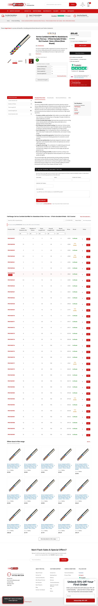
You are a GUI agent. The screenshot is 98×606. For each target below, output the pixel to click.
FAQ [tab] (69, 97)
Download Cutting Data (43, 79)
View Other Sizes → (80, 53)
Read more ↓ (39, 53)
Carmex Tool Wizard (40, 589)
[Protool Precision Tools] (15, 4)
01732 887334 (76, 83)
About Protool (39, 572)
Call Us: (28, 3)
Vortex (12, 470)
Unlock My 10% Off (80, 600)
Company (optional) (41, 183)
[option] (9, 61)
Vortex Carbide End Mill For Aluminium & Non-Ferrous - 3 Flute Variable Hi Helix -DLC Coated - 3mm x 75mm (31, 526)
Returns (52, 580)
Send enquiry (42, 200)
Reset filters (78, 220)
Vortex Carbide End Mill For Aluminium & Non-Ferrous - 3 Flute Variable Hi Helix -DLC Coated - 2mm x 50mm (48, 466)
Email (55, 177)
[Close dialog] (94, 581)
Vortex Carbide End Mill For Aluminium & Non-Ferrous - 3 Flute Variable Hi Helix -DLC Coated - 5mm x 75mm (65, 526)
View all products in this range (48, 538)
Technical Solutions (54, 582)
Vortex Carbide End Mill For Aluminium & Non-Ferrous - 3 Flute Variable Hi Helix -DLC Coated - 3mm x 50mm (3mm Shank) (82, 467)
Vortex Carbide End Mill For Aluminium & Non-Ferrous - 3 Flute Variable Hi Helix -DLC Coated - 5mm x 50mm (82, 497)
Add (88, 239)
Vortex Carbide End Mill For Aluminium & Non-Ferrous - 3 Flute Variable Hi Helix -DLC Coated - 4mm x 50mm (48, 497)
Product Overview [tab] (40, 97)
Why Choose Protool (40, 580)
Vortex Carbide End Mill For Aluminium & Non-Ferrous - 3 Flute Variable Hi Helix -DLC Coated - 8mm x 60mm (14, 526)
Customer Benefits (40, 577)
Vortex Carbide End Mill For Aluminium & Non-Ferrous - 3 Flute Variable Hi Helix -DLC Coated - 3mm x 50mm (14, 497)
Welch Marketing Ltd (26, 601)
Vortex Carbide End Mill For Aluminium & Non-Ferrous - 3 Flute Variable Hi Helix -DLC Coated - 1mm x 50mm (14, 466)
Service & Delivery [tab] (61, 97)
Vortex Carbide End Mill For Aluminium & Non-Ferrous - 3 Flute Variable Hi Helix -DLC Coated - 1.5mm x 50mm (31, 466)
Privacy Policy (67, 575)
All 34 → (89, 441)
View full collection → (85, 216)
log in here (8, 28)
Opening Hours (53, 575)
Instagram (81, 575)
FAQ (51, 588)
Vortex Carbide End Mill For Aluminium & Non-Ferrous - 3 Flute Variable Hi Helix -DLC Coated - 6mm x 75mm (82, 526)
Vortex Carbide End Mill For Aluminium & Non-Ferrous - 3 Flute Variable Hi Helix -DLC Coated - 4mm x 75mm (48, 526)
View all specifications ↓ (62, 76)
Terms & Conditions (68, 572)
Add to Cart (82, 45)
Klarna (51, 591)
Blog (37, 587)
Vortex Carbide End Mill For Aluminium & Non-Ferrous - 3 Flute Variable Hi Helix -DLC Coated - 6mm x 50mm (65, 497)
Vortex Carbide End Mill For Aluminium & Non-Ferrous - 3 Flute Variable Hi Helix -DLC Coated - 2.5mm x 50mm (65, 466)
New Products (39, 585)
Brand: (8, 470)
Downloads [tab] (50, 97)
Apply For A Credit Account (54, 585)
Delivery (52, 577)
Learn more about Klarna (79, 77)
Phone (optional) (76, 177)
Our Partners (39, 582)
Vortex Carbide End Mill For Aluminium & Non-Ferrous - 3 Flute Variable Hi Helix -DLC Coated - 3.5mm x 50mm (31, 497)
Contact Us (38, 575)
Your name (38, 177)
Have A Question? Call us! (18, 573)
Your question (39, 189)
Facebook (81, 572)
